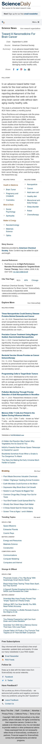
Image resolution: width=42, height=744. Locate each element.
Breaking (5, 471)
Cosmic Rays (8, 533)
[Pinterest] (21, 69)
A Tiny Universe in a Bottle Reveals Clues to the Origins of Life (21, 611)
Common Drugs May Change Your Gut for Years (19, 495)
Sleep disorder (33, 206)
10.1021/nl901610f (20, 271)
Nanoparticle (32, 184)
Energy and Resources (12, 540)
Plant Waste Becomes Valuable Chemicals (20, 476)
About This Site (7, 710)
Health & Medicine (10, 185)
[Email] (29, 69)
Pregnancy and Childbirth (12, 194)
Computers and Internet (12, 562)
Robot (29, 210)
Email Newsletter (12, 656)
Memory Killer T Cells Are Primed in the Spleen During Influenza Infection (18, 414)
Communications (10, 555)
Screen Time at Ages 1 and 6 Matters (18, 511)
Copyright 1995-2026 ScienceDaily (17, 717)
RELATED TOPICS (9, 180)
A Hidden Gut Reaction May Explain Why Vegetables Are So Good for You (18, 442)
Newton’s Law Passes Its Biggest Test (18, 491)
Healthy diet (32, 196)
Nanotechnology (12, 225)
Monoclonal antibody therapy (33, 201)
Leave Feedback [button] (11, 700)
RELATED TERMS (30, 180)
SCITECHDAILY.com (17, 435)
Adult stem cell (33, 192)
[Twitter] (17, 69)
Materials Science (9, 230)
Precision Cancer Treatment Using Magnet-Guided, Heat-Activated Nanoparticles (20, 335)
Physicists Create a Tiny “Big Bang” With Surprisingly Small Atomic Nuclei (19, 579)
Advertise (35, 710)
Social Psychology (10, 210)
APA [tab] (26, 280)
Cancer (30, 188)
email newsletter (31, 13)
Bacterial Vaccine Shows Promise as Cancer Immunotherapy (20, 356)
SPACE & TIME (6, 522)
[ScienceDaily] (16, 4)
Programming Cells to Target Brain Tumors (20, 373)
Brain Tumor (11, 189)
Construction (8, 547)
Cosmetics (10, 200)
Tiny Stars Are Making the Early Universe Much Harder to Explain (20, 461)
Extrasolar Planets (10, 529)
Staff (17, 710)
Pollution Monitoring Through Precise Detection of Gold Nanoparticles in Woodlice (20, 393)
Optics (8, 235)
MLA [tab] (18, 280)
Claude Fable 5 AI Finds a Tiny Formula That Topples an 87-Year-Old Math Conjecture (21, 631)
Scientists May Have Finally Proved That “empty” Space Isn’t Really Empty (19, 599)
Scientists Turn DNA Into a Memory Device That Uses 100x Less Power (20, 626)
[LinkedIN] (25, 69)
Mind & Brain (8, 204)
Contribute (25, 710)
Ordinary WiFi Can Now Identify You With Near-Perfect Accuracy (19, 605)
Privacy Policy (7, 713)
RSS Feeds (9, 659)
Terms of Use (35, 713)
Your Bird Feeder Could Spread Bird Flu (19, 500)
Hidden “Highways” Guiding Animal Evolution (21, 480)
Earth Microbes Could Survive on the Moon (20, 483)
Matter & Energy (9, 220)
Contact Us (9, 703)
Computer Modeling (11, 558)
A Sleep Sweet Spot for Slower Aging (18, 507)
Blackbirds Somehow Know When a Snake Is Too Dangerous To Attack (20, 455)
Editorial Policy (21, 713)
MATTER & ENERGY (8, 537)
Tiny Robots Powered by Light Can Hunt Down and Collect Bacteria (19, 620)
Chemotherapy (33, 214)
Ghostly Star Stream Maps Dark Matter (18, 504)
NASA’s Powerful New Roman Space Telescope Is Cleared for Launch (21, 448)
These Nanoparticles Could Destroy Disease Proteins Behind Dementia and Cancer (20, 314)
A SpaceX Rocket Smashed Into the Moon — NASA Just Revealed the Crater (21, 590)
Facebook (9, 676)
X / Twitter (9, 680)
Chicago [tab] (35, 280)
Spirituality (10, 215)
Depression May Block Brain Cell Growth (19, 487)
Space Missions (9, 525)
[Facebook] (13, 69)
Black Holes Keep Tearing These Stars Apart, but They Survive (21, 584)
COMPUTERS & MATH (9, 551)
